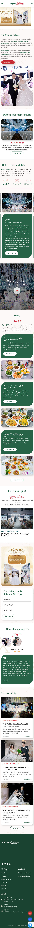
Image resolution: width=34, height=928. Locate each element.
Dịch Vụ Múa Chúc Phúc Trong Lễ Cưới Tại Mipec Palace (15, 725)
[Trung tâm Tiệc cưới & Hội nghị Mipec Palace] (17, 3)
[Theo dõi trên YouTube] (9, 864)
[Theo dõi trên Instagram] (5, 864)
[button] (4, 680)
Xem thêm (7, 62)
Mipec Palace (22, 925)
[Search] (32, 3)
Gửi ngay (8, 616)
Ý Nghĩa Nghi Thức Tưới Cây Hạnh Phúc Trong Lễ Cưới (15, 768)
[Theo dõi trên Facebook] (2, 864)
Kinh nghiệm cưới (13, 531)
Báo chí (3, 531)
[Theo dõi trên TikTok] (7, 864)
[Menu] (2, 3)
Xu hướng (16, 720)
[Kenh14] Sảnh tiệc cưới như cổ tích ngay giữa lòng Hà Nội (15, 535)
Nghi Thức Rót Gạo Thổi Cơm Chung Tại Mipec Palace (16, 811)
